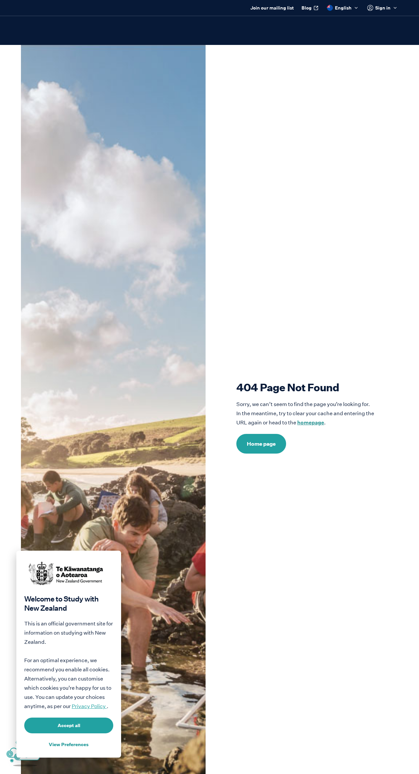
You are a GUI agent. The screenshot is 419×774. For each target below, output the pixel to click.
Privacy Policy (89, 706)
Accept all (69, 725)
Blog (306, 8)
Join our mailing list (272, 8)
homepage (310, 422)
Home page (261, 443)
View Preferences (69, 744)
